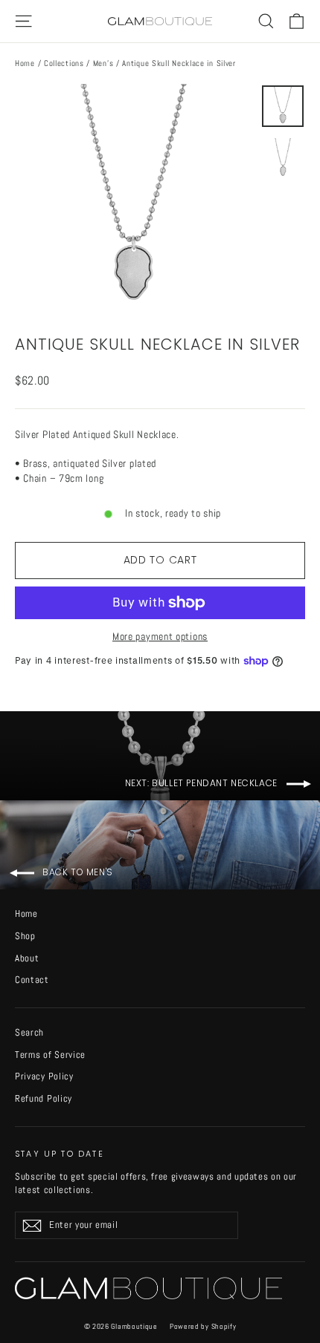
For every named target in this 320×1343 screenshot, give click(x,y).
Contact (32, 979)
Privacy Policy (44, 1076)
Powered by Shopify (203, 1326)
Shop (25, 935)
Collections (64, 63)
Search (29, 1032)
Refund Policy (43, 1098)
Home (25, 63)
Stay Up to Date (59, 1153)
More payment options (160, 636)
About (27, 958)
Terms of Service (50, 1054)
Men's (103, 63)
